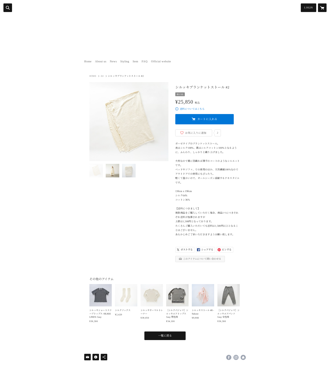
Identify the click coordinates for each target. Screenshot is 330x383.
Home (88, 61)
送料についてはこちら (192, 109)
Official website (161, 61)
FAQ (145, 61)
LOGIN (308, 7)
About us (100, 61)
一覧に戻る (165, 335)
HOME (92, 76)
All (102, 76)
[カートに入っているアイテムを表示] (322, 7)
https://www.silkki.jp (243, 357)
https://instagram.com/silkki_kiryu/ (236, 357)
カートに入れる (207, 119)
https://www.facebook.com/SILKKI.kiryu (228, 357)
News (113, 61)
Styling (124, 61)
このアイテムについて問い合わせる (202, 259)
